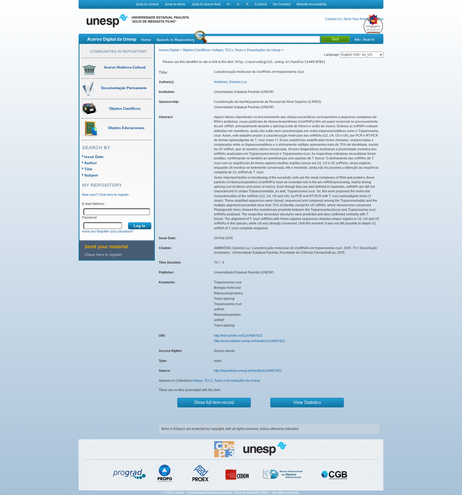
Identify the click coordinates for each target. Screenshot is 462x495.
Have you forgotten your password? (108, 231)
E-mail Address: (93, 204)
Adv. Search (364, 39)
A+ (229, 4)
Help (379, 19)
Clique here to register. (103, 254)
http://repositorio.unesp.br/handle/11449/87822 (248, 371)
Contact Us (333, 19)
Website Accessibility (312, 4)
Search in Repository (175, 40)
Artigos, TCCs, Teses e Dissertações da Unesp (247, 50)
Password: (89, 217)
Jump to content (147, 4)
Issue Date (93, 157)
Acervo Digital (169, 50)
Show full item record (214, 402)
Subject (91, 175)
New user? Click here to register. (105, 195)
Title (88, 169)
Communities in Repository (118, 51)
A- (238, 4)
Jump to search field (206, 4)
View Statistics (307, 402)
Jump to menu (175, 4)
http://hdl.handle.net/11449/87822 (238, 336)
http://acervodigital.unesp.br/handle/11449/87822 (249, 341)
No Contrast (281, 4)
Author (90, 163)
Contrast (261, 4)
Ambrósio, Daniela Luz (230, 82)
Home (146, 40)
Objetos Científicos (196, 50)
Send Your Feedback (359, 19)
